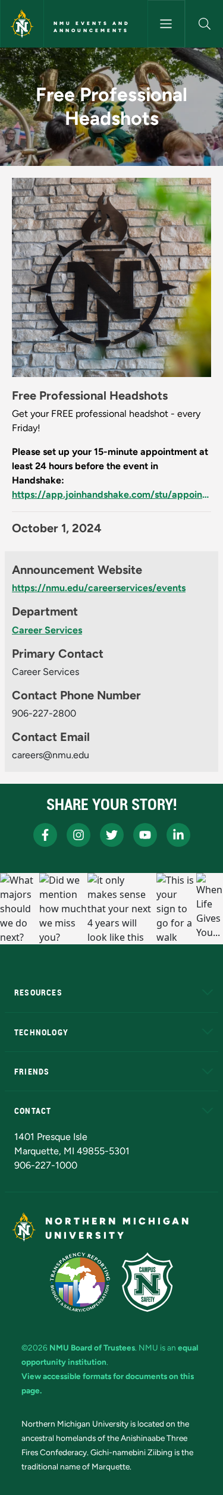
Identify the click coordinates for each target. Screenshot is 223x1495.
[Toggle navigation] (166, 24)
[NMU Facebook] (45, 835)
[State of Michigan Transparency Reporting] (80, 1282)
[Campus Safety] (147, 1282)
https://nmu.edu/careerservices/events (99, 587)
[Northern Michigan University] (22, 24)
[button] (204, 24)
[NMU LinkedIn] (178, 835)
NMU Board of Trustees (92, 1347)
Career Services (47, 630)
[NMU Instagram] (78, 835)
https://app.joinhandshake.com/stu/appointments (111, 494)
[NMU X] (112, 835)
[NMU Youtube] (145, 835)
